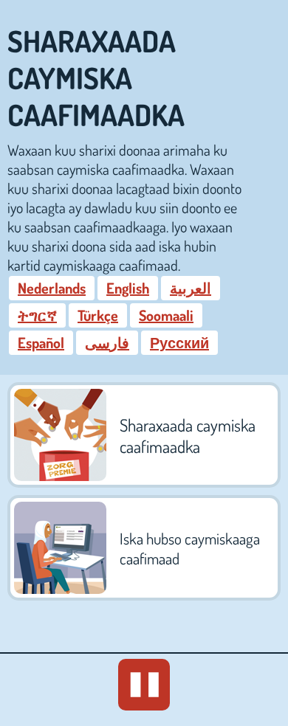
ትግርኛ (37, 315)
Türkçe (98, 315)
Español (41, 342)
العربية (190, 287)
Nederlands (52, 287)
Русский (179, 342)
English (127, 287)
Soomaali (166, 315)
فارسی (107, 342)
